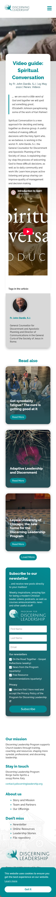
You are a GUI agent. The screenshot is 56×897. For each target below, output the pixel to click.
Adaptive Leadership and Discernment (26, 470)
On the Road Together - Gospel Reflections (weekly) (27, 661)
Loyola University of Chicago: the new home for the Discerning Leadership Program (27, 528)
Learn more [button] (11, 881)
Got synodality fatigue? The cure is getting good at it (25, 405)
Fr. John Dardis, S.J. (24, 83)
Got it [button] (28, 889)
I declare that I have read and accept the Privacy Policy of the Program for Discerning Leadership (28, 693)
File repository (22, 837)
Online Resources (24, 828)
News (27, 87)
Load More (28, 557)
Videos (36, 87)
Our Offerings (21, 808)
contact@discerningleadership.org (24, 783)
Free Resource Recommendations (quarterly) (25, 677)
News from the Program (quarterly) (23, 669)
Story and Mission (24, 800)
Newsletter (20, 824)
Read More (18, 417)
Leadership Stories (24, 833)
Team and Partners (24, 804)
